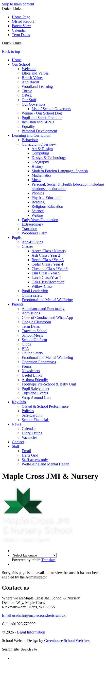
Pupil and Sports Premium (42, 117)
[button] (23, 43)
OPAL (27, 95)
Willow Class (42, 286)
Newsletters (31, 371)
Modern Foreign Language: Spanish (60, 171)
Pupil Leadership (35, 291)
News (16, 424)
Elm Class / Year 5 (46, 273)
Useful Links (32, 375)
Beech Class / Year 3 (48, 260)
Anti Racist (30, 82)
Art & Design (42, 149)
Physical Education (46, 197)
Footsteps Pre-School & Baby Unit (49, 384)
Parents (17, 304)
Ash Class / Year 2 (46, 255)
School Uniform (34, 340)
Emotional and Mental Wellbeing (47, 300)
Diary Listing (32, 433)
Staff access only (35, 460)
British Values (32, 78)
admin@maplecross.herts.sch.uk (34, 615)
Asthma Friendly (35, 380)
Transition (29, 229)
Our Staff (29, 100)
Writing (37, 215)
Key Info (19, 402)
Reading (38, 202)
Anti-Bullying (32, 242)
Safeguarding (32, 415)
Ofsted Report (23, 21)
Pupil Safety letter (35, 388)
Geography (40, 162)
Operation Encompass (39, 362)
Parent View (21, 26)
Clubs (26, 344)
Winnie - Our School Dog (42, 113)
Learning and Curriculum (31, 135)
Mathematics (41, 175)
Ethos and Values (35, 73)
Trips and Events (35, 393)
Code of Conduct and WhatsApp (47, 317)
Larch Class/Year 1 (46, 277)
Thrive (27, 91)
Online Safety (32, 353)
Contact (18, 442)
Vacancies (29, 437)
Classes (27, 246)
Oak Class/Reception (48, 282)
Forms (27, 366)
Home (16, 60)
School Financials (35, 420)
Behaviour (30, 140)
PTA (25, 348)
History (37, 166)
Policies (28, 411)
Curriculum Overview (39, 144)
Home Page (21, 17)
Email (26, 451)
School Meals (32, 335)
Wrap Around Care (36, 397)
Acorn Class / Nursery (49, 251)
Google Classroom (36, 322)
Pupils (16, 237)
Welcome (29, 69)
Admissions (31, 313)
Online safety (32, 295)
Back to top (11, 51)
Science (38, 211)
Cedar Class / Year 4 (47, 264)
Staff (15, 446)
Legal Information (31, 632)
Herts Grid (30, 455)
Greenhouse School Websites (66, 640)
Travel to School (34, 331)
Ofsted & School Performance (45, 406)
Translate (48, 560)
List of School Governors (51, 109)
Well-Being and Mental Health (45, 464)
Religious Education (47, 206)
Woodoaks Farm (34, 233)
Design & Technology (49, 157)
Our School (21, 64)
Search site (10, 649)
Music (36, 180)
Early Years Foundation (40, 220)
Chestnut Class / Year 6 (50, 269)
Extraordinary (32, 224)
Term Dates (21, 35)
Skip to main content (18, 4)
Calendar (19, 30)
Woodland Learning (37, 86)
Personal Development (39, 131)
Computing (40, 153)
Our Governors (33, 104)
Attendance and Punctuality (43, 309)
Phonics (38, 193)
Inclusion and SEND (38, 122)
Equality (28, 126)
